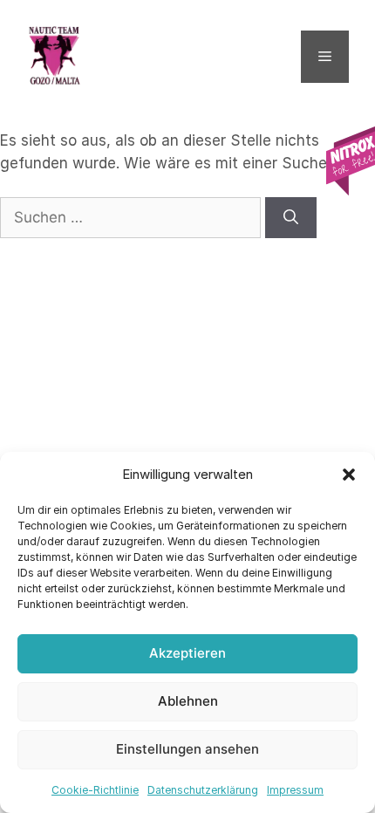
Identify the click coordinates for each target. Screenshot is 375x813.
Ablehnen (188, 701)
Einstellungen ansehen (187, 749)
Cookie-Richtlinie (95, 789)
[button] (349, 474)
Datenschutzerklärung (202, 789)
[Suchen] (291, 218)
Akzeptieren (187, 653)
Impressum (295, 789)
